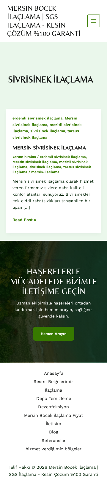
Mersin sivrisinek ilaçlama (34, 162)
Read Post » (24, 220)
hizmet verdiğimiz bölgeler (53, 449)
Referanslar (54, 440)
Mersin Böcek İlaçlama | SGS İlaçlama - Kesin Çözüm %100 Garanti (44, 20)
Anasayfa (53, 373)
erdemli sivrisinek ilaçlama (37, 118)
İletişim (53, 423)
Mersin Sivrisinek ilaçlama (49, 147)
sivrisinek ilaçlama (47, 131)
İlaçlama (53, 390)
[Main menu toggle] (93, 21)
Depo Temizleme (53, 398)
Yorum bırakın (24, 157)
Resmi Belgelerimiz (54, 381)
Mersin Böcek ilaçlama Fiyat (53, 415)
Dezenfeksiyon (53, 406)
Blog (53, 432)
